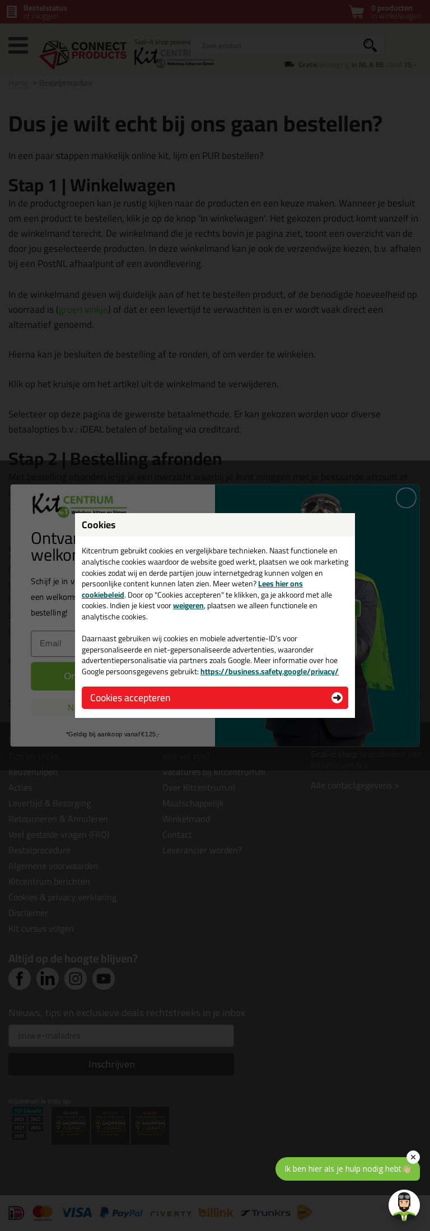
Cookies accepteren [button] (130, 697)
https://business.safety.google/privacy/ (269, 671)
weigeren (188, 605)
